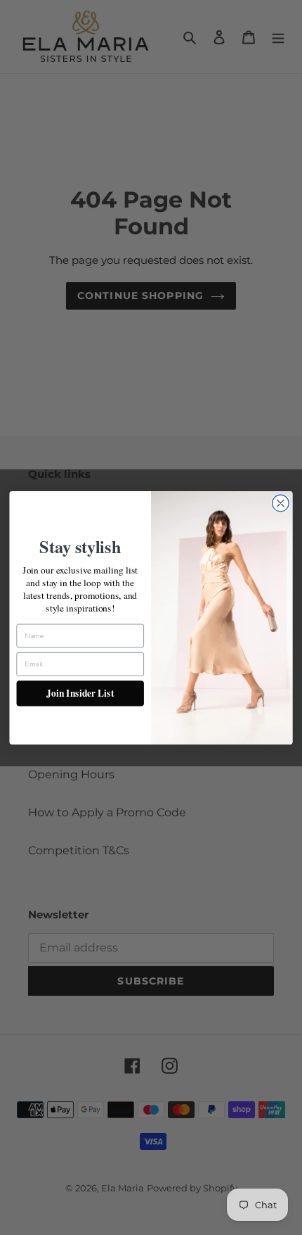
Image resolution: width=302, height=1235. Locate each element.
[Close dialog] (281, 503)
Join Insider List (80, 692)
